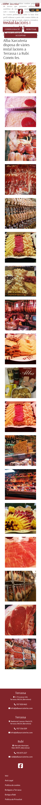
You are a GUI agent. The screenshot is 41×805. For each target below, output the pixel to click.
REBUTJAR (31, 29)
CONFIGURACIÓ (12, 29)
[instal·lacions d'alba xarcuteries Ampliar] (20, 179)
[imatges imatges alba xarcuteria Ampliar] (20, 145)
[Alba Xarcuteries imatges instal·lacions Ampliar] (20, 450)
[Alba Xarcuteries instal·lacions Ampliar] (20, 281)
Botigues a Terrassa (13, 790)
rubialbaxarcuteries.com (22, 757)
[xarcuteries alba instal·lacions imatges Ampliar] (20, 315)
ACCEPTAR (20, 35)
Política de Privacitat (13, 799)
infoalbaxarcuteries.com (22, 708)
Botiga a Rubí (10, 794)
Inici (6, 776)
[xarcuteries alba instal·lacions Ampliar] (20, 247)
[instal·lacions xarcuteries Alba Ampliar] (20, 213)
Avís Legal (9, 780)
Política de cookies (10, 23)
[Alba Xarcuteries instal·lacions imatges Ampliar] (20, 484)
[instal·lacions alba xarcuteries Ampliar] (20, 349)
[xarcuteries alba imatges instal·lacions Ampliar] (20, 78)
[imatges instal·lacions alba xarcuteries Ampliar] (20, 111)
